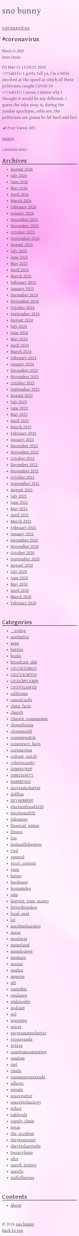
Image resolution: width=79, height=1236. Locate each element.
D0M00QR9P (21, 769)
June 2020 (19, 578)
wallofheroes (22, 1177)
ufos (14, 1159)
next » (22, 149)
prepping (19, 1020)
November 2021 (25, 471)
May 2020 (19, 584)
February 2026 (23, 207)
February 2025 (23, 282)
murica (17, 970)
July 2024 (19, 326)
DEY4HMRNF (22, 800)
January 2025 (22, 288)
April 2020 (20, 590)
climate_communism (29, 718)
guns (15, 869)
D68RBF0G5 (21, 781)
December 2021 (24, 465)
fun (14, 838)
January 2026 (22, 213)
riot (14, 1064)
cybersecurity (23, 763)
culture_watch (24, 756)
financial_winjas (25, 825)
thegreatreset (23, 1140)
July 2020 (19, 571)
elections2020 (23, 813)
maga (15, 932)
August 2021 (22, 490)
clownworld (21, 731)
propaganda (21, 1039)
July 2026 (19, 175)
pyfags (17, 1045)
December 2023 (24, 370)
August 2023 (22, 395)
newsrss (18, 976)
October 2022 (23, 458)
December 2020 (24, 540)
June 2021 (19, 502)
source (8, 138)
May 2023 (19, 414)
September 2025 (25, 238)
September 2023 (25, 389)
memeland (20, 945)
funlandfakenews (26, 844)
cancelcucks (21, 700)
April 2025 (20, 270)
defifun (17, 794)
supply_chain (22, 1121)
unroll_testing (23, 1165)
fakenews (19, 819)
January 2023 (22, 439)
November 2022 (25, 452)
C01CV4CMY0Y (24, 674)
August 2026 (22, 169)
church (17, 712)
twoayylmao (22, 1152)
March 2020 (21, 597)
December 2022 (24, 446)
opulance (19, 995)
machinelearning (26, 926)
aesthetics (20, 637)
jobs (14, 895)
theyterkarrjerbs (26, 1146)
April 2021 (20, 515)
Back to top (12, 1230)
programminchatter (29, 1033)
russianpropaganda (28, 1077)
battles (17, 649)
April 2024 (20, 345)
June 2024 (19, 332)
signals (17, 1089)
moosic (17, 964)
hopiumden (21, 888)
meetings (19, 939)
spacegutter (21, 1096)
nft (13, 983)
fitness (17, 832)
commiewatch (23, 737)
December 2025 (24, 219)
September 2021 (25, 483)
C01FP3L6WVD (24, 687)
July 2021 (19, 496)
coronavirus (16, 28)
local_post (20, 913)
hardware (19, 882)
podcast (18, 1008)
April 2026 (20, 194)
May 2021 (19, 509)
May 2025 (19, 263)
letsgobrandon (24, 907)
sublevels (19, 1115)
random (18, 1058)
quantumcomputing (29, 1052)
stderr (16, 1108)
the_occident (22, 1133)
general (17, 857)
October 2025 (23, 232)
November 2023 (25, 376)
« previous (9, 149)
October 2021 (23, 477)
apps (15, 643)
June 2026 (19, 182)
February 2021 (23, 527)
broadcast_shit (24, 662)
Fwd (14, 851)
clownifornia (22, 725)
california (19, 693)
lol (13, 920)
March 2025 (21, 276)
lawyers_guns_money (30, 901)
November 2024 (25, 301)
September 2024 (25, 314)
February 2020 (23, 603)
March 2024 (21, 351)
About (16, 1205)
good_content (23, 863)
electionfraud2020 (27, 807)
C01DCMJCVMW (25, 681)
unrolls (17, 1171)
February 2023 (23, 433)
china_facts (21, 706)
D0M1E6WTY (22, 775)
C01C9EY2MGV (24, 668)
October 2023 (23, 383)
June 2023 (19, 408)
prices (16, 1027)
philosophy (21, 1001)
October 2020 (23, 553)
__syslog (18, 630)
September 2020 (25, 559)
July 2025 (19, 251)
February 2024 (23, 358)
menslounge (22, 951)
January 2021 (22, 534)
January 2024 (22, 364)
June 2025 (19, 257)
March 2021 (21, 521)
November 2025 (25, 226)
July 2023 (19, 402)
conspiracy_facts (26, 744)
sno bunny (21, 11)
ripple (16, 1071)
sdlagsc (17, 1083)
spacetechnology (26, 1102)
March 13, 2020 (13, 51)
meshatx (18, 957)
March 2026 (21, 200)
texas (15, 1127)
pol (13, 1014)
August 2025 (22, 244)
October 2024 (23, 307)
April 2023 (20, 420)
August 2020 (22, 565)
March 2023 (21, 427)
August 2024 (22, 320)
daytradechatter (25, 788)
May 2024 (19, 339)
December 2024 (24, 295)
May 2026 (19, 188)
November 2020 (25, 546)
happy (16, 876)
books (16, 656)
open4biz (19, 989)
